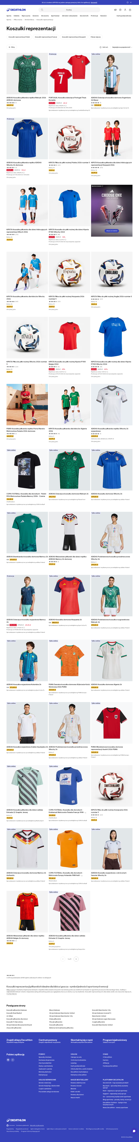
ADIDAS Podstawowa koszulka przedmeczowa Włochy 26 (110, 558)
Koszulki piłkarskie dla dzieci (17, 1019)
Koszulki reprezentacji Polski (19, 37)
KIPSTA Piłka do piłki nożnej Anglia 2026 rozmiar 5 (111, 296)
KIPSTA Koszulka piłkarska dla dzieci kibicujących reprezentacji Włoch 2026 (27, 230)
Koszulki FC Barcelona (15, 1022)
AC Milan (10, 1016)
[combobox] (122, 47)
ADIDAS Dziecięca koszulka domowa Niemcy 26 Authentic (26, 874)
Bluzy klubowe (54, 1010)
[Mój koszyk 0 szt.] (130, 9)
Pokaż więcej (96, 37)
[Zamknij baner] (130, 2)
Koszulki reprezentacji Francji (46, 37)
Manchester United (99, 1016)
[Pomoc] (120, 9)
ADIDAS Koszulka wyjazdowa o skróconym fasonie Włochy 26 (109, 874)
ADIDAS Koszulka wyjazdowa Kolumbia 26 (24, 684)
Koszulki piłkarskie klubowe (17, 1010)
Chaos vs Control (111, 231)
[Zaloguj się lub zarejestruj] (125, 9)
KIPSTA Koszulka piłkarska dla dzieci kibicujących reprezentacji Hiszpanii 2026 (111, 164)
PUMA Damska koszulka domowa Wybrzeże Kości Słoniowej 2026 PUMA (69, 685)
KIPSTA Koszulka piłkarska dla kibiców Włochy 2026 (26, 297)
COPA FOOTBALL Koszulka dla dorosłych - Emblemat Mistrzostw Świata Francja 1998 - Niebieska (67, 811)
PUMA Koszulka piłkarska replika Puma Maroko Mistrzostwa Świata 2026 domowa (26, 430)
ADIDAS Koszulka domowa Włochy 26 (106, 494)
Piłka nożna (11, 990)
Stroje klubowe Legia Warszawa (103, 1019)
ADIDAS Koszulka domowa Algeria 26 (106, 684)
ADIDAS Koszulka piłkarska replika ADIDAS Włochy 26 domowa (24, 164)
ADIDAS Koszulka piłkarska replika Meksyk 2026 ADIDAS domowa (26, 99)
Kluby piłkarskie (55, 1019)
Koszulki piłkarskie (56, 1025)
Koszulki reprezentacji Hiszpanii (74, 37)
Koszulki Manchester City (101, 1010)
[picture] (27, 73)
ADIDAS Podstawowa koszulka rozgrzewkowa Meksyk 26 (110, 621)
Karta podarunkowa (124, 16)
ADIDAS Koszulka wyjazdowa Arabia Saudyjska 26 (27, 747)
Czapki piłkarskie (98, 1022)
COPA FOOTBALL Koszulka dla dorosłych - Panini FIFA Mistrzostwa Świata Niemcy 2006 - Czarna (27, 495)
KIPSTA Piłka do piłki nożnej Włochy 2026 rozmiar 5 (27, 363)
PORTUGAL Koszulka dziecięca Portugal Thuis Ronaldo (68, 99)
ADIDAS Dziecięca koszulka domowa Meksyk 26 (68, 494)
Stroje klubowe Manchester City (61, 1016)
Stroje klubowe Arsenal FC (101, 1013)
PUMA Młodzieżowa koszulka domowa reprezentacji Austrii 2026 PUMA (107, 748)
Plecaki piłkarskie (55, 1022)
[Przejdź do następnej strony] (76, 959)
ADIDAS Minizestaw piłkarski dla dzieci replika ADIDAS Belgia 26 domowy (26, 937)
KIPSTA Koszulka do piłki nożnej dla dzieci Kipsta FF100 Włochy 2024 (69, 230)
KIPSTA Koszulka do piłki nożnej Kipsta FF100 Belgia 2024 (67, 363)
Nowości (103, 16)
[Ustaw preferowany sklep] (115, 9)
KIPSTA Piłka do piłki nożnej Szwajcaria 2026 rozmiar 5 (109, 811)
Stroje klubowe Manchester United (62, 1013)
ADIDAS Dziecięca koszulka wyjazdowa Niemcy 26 (26, 621)
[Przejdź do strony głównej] (16, 9)
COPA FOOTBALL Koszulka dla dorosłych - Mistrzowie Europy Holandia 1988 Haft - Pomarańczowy (66, 874)
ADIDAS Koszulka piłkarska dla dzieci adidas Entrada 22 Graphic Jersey (25, 811)
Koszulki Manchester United (102, 1025)
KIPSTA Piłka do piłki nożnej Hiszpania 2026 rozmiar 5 (67, 297)
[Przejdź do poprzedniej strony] (62, 959)
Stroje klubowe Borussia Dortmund (19, 1025)
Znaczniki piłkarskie (14, 1028)
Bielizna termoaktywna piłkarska (61, 1028)
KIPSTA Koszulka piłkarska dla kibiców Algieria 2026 (68, 430)
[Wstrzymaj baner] (127, 2)
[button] (66, 105)
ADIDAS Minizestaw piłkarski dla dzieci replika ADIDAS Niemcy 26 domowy (68, 558)
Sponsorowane (96, 186)
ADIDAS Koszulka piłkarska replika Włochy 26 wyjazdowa (110, 430)
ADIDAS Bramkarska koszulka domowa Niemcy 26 (27, 557)
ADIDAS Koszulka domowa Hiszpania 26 (65, 620)
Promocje (94, 16)
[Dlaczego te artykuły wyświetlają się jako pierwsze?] (101, 47)
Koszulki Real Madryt (14, 1013)
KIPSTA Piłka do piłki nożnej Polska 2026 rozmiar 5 (69, 163)
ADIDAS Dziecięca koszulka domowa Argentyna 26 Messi (111, 99)
